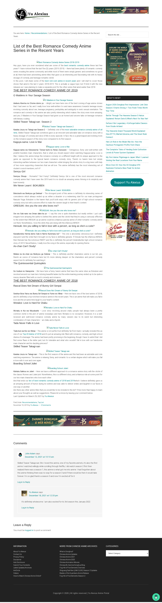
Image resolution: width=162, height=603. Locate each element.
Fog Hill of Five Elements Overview (72, 568)
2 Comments (46, 405)
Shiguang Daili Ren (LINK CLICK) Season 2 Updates (78, 570)
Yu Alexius (49, 396)
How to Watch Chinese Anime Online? (27, 576)
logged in (29, 530)
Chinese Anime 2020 (67, 560)
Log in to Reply (23, 482)
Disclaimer (17, 560)
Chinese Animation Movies (69, 562)
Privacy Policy (18, 557)
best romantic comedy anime (76, 65)
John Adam (30, 453)
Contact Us (17, 554)
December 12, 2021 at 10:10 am (39, 457)
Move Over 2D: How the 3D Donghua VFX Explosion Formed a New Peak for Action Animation (123, 168)
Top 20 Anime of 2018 (32, 334)
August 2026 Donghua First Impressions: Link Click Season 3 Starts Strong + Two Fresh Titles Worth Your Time (127, 108)
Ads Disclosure (19, 562)
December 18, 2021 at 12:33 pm (43, 495)
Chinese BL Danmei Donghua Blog (72, 565)
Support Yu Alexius (127, 182)
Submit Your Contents (21, 565)
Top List (41, 402)
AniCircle (16, 570)
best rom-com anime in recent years (60, 81)
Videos (16, 573)
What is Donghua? (66, 551)
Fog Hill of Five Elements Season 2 (72, 576)
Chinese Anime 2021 (67, 557)
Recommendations (29, 402)
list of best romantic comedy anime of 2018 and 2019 (52, 381)
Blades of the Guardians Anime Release (74, 573)
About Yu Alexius (19, 551)
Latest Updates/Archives (22, 568)
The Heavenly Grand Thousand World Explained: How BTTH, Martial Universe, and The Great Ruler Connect (126, 134)
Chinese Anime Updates (68, 554)
